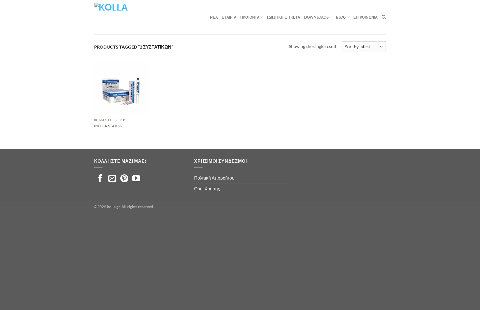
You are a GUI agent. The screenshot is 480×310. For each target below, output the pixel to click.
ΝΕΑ (214, 17)
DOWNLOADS (316, 17)
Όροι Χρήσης (207, 188)
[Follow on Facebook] (100, 179)
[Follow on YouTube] (136, 179)
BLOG (341, 17)
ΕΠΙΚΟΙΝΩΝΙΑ (365, 17)
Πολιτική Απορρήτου (214, 177)
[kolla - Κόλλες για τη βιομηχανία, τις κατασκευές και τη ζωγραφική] (122, 17)
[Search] (384, 17)
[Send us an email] (112, 179)
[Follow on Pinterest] (124, 179)
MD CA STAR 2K (108, 126)
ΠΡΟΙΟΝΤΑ (249, 17)
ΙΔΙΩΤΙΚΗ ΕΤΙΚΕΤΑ (283, 17)
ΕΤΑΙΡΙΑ (229, 17)
